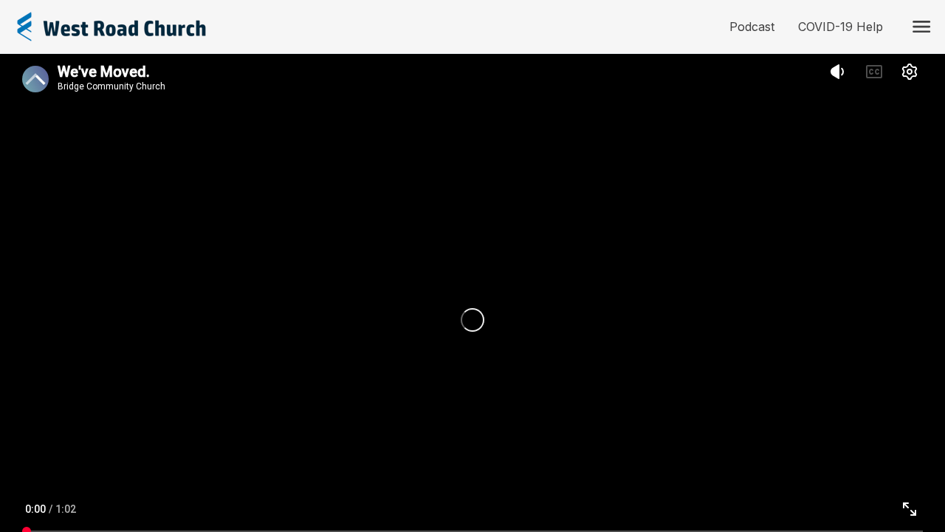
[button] (921, 26)
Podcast (757, 26)
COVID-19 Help (846, 26)
